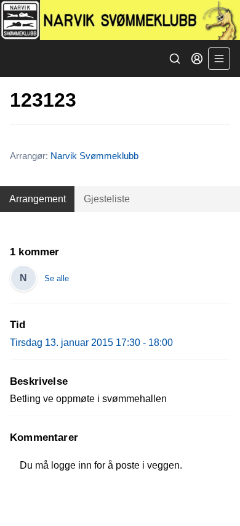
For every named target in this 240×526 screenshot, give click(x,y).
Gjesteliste (107, 199)
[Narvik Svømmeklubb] (120, 20)
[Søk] (175, 58)
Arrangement (37, 199)
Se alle (56, 278)
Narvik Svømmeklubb (94, 155)
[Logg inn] (197, 58)
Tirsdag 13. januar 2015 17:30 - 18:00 (91, 342)
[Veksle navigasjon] (219, 58)
